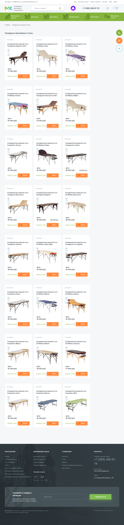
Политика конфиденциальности (72, 465)
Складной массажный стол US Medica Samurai (75, 342)
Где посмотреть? (10, 462)
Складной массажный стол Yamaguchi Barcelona (17, 194)
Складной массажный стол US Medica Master (46, 342)
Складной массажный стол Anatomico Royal (17, 293)
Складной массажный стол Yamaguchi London (75, 144)
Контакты (104, 2)
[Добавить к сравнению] (8, 50)
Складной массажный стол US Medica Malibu (75, 94)
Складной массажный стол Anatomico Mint (75, 392)
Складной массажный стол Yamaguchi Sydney (17, 243)
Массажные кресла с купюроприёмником (18, 477)
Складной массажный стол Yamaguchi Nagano (46, 194)
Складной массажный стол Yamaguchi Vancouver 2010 (46, 94)
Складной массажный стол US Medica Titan (46, 45)
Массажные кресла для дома (14, 471)
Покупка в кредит (38, 462)
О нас (75, 2)
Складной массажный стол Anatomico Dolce (17, 392)
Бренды (64, 462)
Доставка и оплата (83, 2)
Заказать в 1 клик (12, 76)
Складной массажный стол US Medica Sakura (75, 293)
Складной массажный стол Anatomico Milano (17, 342)
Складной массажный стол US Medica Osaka (46, 144)
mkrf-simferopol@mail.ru (101, 471)
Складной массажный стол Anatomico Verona (17, 144)
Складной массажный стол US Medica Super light (46, 243)
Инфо (115, 2)
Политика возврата (11, 459)
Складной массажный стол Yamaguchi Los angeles (75, 243)
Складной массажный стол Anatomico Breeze (46, 392)
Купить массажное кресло (13, 468)
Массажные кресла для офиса (14, 474)
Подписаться (100, 497)
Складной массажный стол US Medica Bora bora (75, 194)
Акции (110, 2)
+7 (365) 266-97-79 (91, 8)
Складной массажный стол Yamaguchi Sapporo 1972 (17, 45)
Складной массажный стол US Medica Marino (46, 293)
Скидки (7, 456)
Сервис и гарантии (95, 2)
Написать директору (39, 465)
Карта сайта (66, 468)
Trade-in (7, 465)
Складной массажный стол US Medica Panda (17, 94)
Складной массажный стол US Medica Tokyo (75, 45)
